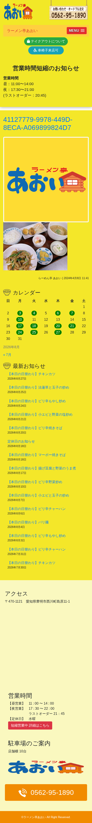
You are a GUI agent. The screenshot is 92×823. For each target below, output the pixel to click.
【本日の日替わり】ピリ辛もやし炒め (36, 401)
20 (58, 326)
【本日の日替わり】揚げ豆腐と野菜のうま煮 (41, 468)
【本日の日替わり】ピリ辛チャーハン (36, 509)
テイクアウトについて (47, 41)
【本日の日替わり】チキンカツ (31, 374)
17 (20, 326)
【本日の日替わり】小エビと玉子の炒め (38, 495)
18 (34, 326)
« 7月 (7, 355)
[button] (77, 30)
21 (72, 326)
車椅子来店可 (47, 50)
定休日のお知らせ (21, 441)
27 (58, 332)
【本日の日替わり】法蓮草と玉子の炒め (38, 387)
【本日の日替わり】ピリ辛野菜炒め (34, 482)
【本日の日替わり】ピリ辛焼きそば (34, 428)
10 (20, 319)
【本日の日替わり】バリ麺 (28, 522)
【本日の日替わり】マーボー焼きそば (36, 455)
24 (20, 332)
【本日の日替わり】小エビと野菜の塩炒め (40, 414)
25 (34, 332)
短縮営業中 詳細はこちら (30, 725)
